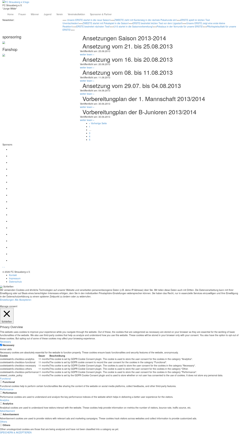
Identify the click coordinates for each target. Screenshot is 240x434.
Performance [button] (6, 389)
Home (10, 14)
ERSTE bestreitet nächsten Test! (93, 26)
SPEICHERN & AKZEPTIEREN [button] (16, 432)
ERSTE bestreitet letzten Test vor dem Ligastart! (157, 23)
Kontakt (13, 275)
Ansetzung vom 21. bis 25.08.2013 (127, 46)
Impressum (15, 278)
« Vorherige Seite (98, 123)
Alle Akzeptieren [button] (23, 299)
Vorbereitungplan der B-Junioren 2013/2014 (139, 112)
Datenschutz (15, 281)
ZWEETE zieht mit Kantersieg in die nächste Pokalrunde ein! (145, 20)
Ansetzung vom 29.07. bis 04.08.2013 (131, 85)
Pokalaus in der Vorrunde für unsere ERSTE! (180, 26)
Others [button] (3, 421)
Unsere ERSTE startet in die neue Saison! (88, 20)
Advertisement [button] (7, 410)
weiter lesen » (87, 54)
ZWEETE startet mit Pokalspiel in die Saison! (106, 23)
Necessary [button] (5, 341)
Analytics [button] (4, 400)
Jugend (47, 14)
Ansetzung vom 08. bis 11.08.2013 (127, 72)
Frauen (22, 14)
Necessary (8, 345)
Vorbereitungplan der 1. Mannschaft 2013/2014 (143, 98)
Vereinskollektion (76, 14)
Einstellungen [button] (7, 299)
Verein (59, 14)
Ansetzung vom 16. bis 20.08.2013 (127, 59)
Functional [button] (5, 378)
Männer (35, 14)
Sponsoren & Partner (101, 14)
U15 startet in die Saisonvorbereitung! (133, 26)
